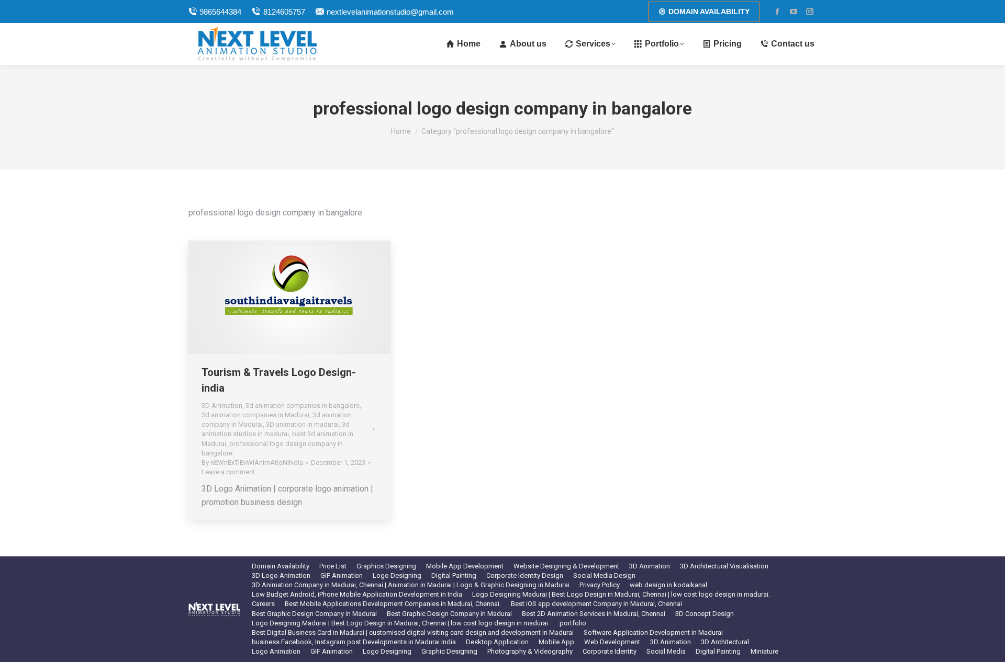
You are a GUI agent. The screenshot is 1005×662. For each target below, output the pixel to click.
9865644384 (220, 11)
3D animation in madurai (302, 424)
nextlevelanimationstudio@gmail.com (390, 11)
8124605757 (284, 11)
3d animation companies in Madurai (255, 415)
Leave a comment (228, 472)
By (252, 462)
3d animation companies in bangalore (302, 405)
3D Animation (222, 405)
